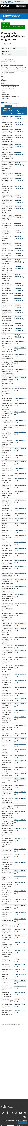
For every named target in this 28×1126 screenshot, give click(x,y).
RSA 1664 (4, 103)
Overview (5, 51)
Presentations (6, 54)
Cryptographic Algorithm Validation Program (13, 27)
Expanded (15, 106)
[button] (23, 118)
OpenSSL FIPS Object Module (8, 61)
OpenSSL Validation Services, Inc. (10, 85)
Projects (5, 23)
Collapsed (8, 106)
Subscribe (22, 1123)
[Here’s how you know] (14, 2)
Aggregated (23, 106)
